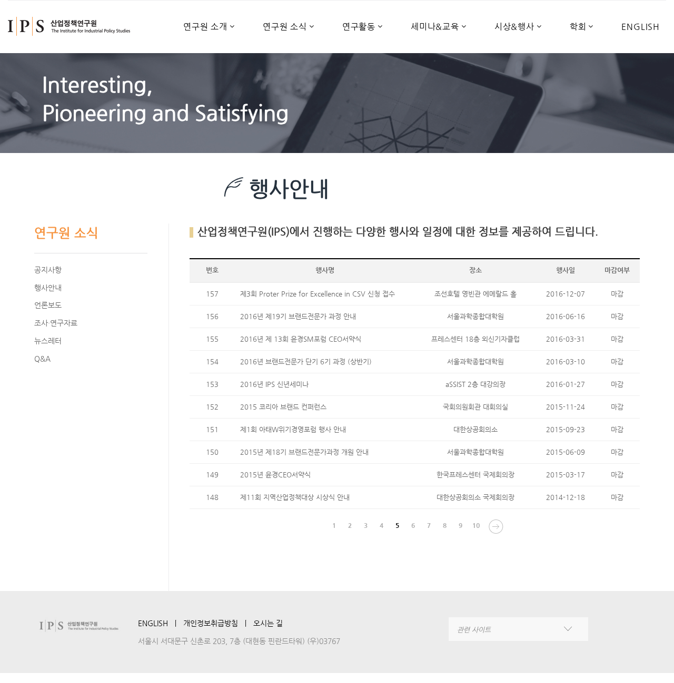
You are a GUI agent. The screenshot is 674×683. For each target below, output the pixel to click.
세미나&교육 (435, 27)
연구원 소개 (205, 27)
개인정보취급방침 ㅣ (218, 623)
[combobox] (518, 629)
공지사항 (48, 270)
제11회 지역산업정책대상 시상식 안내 (295, 497)
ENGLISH (640, 27)
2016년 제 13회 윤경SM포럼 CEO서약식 (300, 339)
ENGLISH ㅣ (160, 623)
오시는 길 (268, 623)
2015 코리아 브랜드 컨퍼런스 (283, 407)
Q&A (42, 358)
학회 (578, 27)
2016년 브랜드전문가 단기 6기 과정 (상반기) (306, 361)
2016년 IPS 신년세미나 (274, 384)
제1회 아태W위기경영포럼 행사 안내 (293, 429)
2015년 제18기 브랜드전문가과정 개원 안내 (304, 452)
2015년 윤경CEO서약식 (275, 474)
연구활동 (358, 27)
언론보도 (48, 305)
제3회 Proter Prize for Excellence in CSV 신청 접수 (317, 294)
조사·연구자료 (55, 323)
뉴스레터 (48, 341)
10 (476, 525)
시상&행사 (514, 27)
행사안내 (48, 287)
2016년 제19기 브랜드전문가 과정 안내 (298, 316)
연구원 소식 (285, 27)
